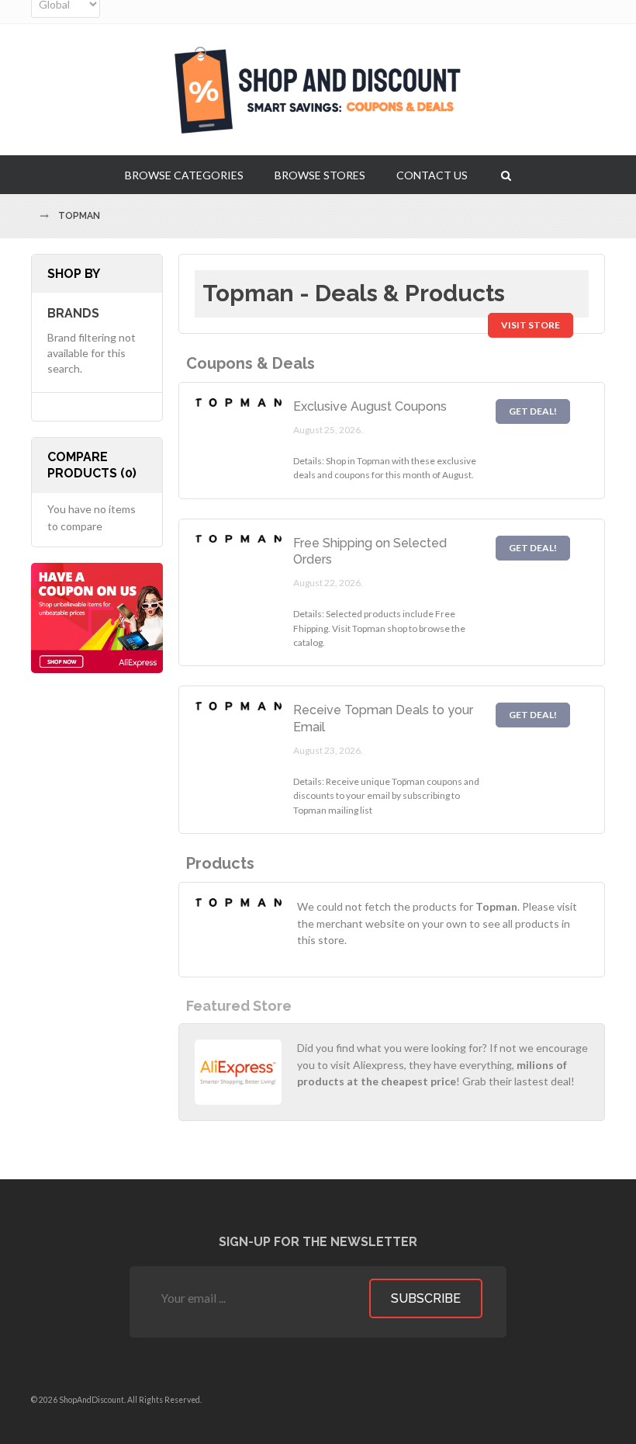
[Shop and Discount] (318, 90)
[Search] (506, 174)
